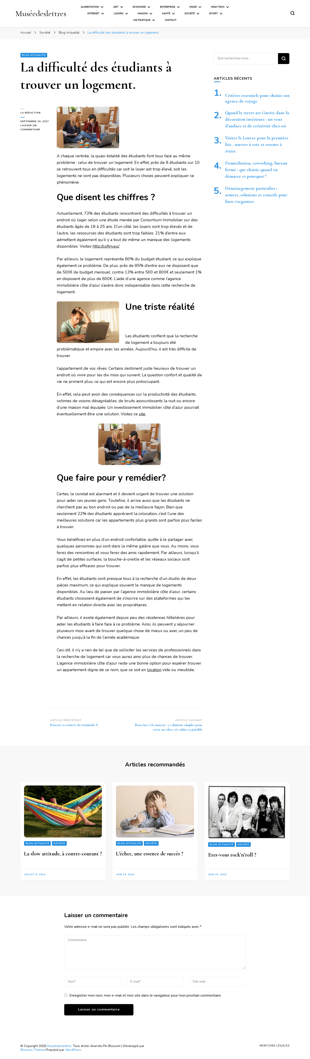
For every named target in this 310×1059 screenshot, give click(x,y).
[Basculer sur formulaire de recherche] (292, 13)
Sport (213, 13)
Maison (143, 13)
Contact (171, 20)
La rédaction (30, 112)
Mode (193, 7)
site (142, 414)
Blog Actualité (34, 55)
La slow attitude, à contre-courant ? (63, 853)
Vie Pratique (141, 20)
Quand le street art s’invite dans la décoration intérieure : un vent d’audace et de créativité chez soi (257, 119)
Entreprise (167, 7)
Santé (166, 13)
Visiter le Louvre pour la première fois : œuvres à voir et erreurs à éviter (256, 144)
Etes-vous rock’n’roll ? (232, 855)
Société (190, 13)
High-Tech (217, 7)
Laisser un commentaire (35, 128)
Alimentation (90, 7)
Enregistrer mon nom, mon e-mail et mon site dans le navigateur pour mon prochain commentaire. (145, 995)
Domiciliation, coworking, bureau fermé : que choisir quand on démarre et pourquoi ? (256, 169)
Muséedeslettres (40, 13)
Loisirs (118, 13)
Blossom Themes (32, 1050)
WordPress (73, 1050)
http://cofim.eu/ (106, 246)
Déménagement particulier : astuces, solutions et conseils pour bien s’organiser (256, 195)
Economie (139, 7)
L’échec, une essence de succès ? (149, 853)
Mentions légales (275, 1045)
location (154, 669)
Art (115, 7)
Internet (93, 13)
